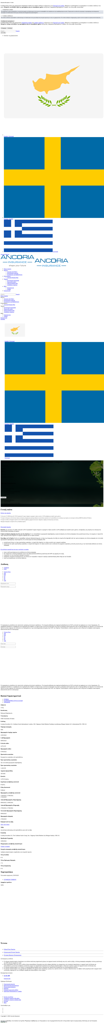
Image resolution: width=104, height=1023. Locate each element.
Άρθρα (9, 289)
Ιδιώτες (6, 270)
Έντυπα (6, 1001)
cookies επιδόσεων (39, 22)
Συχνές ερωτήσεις (8, 997)
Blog (5, 286)
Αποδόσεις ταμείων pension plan (12, 999)
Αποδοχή (10, 28)
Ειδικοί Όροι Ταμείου (9, 949)
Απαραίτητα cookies (8, 9)
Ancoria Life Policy (12, 271)
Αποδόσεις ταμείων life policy (12, 998)
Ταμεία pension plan (12, 283)
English (6, 136)
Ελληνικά (11, 136)
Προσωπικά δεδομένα (9, 987)
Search (18, 31)
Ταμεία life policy (11, 282)
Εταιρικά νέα (10, 287)
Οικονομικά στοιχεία (9, 984)
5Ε (4, 579)
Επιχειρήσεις (7, 276)
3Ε (4, 577)
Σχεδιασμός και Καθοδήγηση (14, 274)
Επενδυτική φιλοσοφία (13, 280)
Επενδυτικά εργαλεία (12, 273)
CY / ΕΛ (3, 32)
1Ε (4, 576)
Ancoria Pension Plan (12, 277)
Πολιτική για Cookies (58, 5)
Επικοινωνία (7, 290)
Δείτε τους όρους (5, 824)
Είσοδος (3, 319)
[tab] (52, 513)
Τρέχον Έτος (7, 572)
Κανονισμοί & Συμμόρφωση (11, 985)
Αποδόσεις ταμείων (12, 285)
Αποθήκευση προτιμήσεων (7, 21)
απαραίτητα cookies (27, 22)
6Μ (5, 574)
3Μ (5, 573)
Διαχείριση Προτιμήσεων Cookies (13, 991)
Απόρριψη (3, 28)
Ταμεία (6, 279)
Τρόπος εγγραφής (5, 846)
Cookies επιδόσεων (8, 15)
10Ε (5, 580)
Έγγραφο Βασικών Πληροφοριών (12, 955)
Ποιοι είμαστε (7, 269)
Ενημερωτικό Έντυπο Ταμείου (12, 952)
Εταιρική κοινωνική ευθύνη (11, 990)
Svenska (6, 219)
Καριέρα (6, 988)
